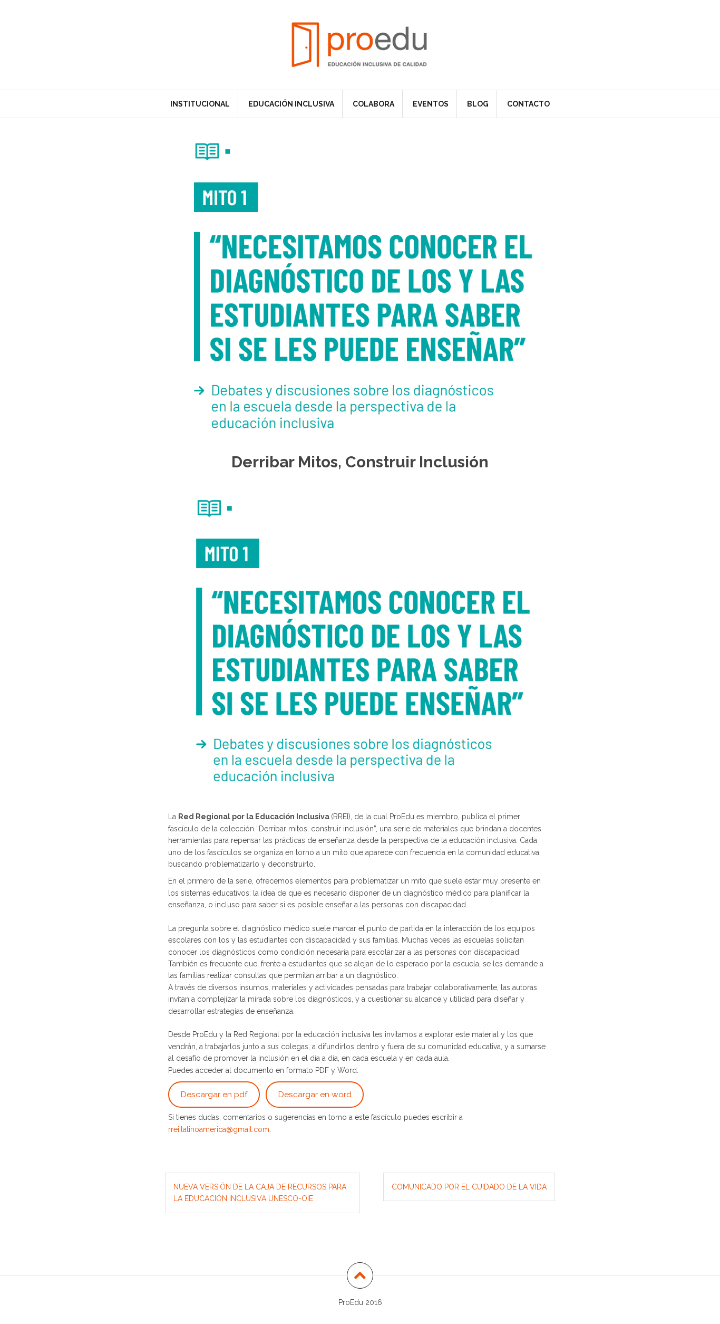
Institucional (200, 104)
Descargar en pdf (214, 1094)
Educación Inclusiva (291, 104)
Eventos (431, 104)
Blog (478, 104)
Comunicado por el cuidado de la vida (469, 1187)
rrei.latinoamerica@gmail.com (218, 1129)
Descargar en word (315, 1094)
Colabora (373, 104)
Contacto (528, 104)
